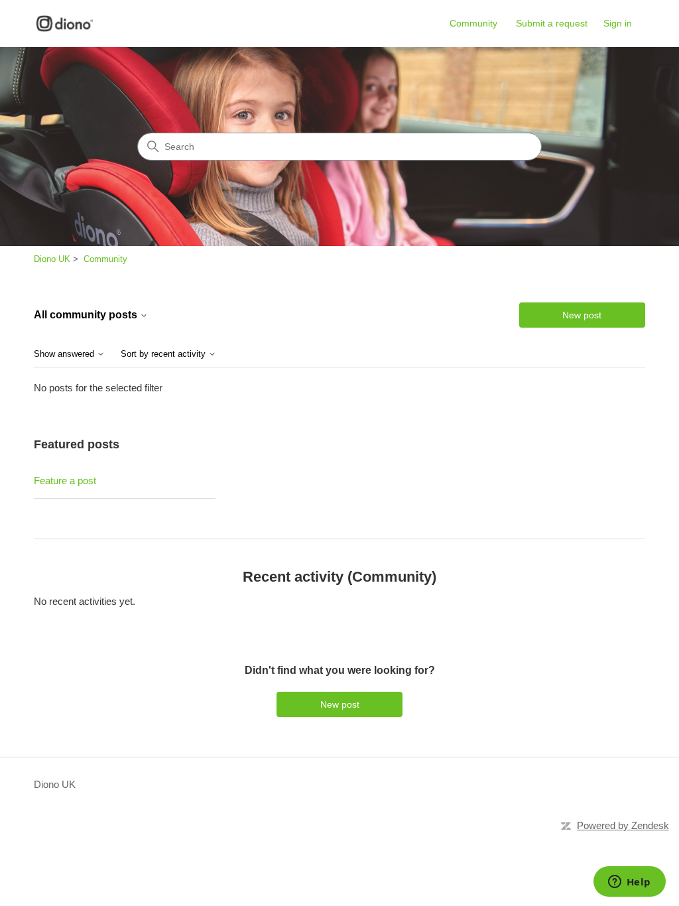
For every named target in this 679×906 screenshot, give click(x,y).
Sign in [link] (617, 23)
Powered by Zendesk (623, 825)
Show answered (65, 354)
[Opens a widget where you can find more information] (629, 882)
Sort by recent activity (164, 354)
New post (581, 315)
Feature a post (65, 480)
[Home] (64, 23)
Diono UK (52, 259)
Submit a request (551, 23)
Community (473, 23)
